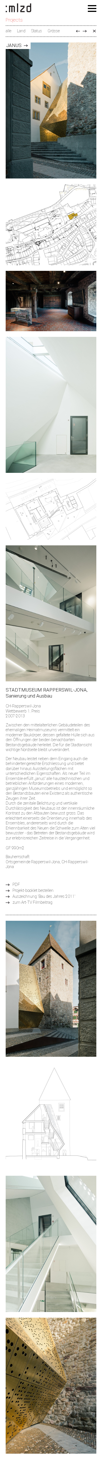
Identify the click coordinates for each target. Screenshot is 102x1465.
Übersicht (94, 31)
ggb (85, 31)
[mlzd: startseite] (18, 8)
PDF (16, 884)
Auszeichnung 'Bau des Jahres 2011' (43, 896)
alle (8, 31)
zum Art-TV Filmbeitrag (32, 902)
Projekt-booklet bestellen (33, 890)
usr (78, 31)
